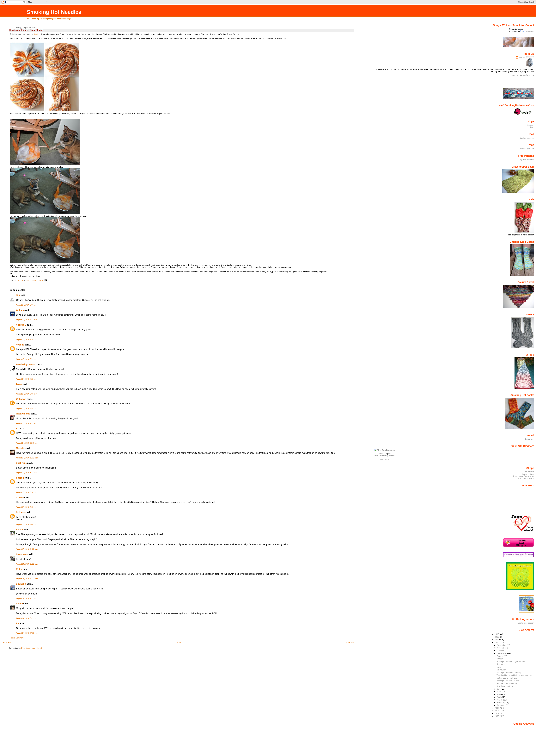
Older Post (349, 642)
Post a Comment (16, 638)
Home (178, 642)
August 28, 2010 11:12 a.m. (27, 564)
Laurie (19, 603)
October (501, 651)
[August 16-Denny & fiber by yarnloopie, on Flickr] (45, 165)
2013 (497, 634)
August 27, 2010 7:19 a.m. (27, 340)
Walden (20, 310)
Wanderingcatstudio (26, 364)
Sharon (20, 478)
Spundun (21, 584)
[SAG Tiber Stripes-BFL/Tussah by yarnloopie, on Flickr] (45, 111)
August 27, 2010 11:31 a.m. (27, 458)
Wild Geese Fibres (526, 478)
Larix (498, 667)
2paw (19, 384)
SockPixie (21, 463)
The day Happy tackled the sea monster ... (515, 675)
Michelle (20, 448)
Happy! (499, 659)
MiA (18, 295)
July (499, 689)
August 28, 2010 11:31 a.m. (27, 579)
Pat (18, 623)
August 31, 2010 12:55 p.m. (27, 633)
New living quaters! (504, 686)
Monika (522, 57)
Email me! (529, 439)
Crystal (20, 497)
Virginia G (21, 325)
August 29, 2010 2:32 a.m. (27, 599)
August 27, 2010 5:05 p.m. (27, 507)
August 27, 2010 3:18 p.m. (27, 492)
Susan (19, 529)
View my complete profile (523, 75)
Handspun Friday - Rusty (507, 681)
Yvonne (20, 345)
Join (385, 454)
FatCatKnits (529, 472)
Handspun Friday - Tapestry (508, 672)
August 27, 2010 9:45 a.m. (27, 409)
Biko (532, 127)
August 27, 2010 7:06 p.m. (27, 524)
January (501, 705)
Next (376, 456)
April (499, 697)
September (502, 653)
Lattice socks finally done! (507, 678)
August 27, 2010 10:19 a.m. (27, 443)
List (389, 454)
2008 (497, 711)
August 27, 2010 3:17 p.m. (27, 473)
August (500, 656)
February (501, 702)
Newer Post (7, 642)
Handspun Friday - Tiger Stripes (510, 661)
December (502, 645)
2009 (497, 708)
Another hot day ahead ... (507, 683)
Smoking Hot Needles (54, 12)
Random (391, 456)
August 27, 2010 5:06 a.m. (27, 305)
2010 (497, 642)
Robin (19, 569)
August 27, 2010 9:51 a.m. (27, 423)
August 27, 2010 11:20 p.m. (27, 549)
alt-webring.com (384, 459)
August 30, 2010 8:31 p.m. (27, 618)
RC (17, 428)
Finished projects (526, 138)
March (500, 700)
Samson (530, 125)
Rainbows (500, 664)
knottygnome (23, 414)
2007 (497, 713)
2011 (497, 639)
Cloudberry (22, 554)
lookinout (21, 512)
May (499, 694)
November (502, 648)
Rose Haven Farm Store (523, 476)
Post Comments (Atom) (31, 648)
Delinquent (501, 670)
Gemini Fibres (528, 474)
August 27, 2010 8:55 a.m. (27, 379)
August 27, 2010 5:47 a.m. (27, 320)
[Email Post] (45, 280)
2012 (497, 637)
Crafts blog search (526, 623)
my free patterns (527, 160)
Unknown (21, 399)
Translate (530, 31)
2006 (497, 716)
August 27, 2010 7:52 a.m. (27, 359)
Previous (383, 456)
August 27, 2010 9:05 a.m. (27, 394)
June (499, 691)
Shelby (37, 34)
